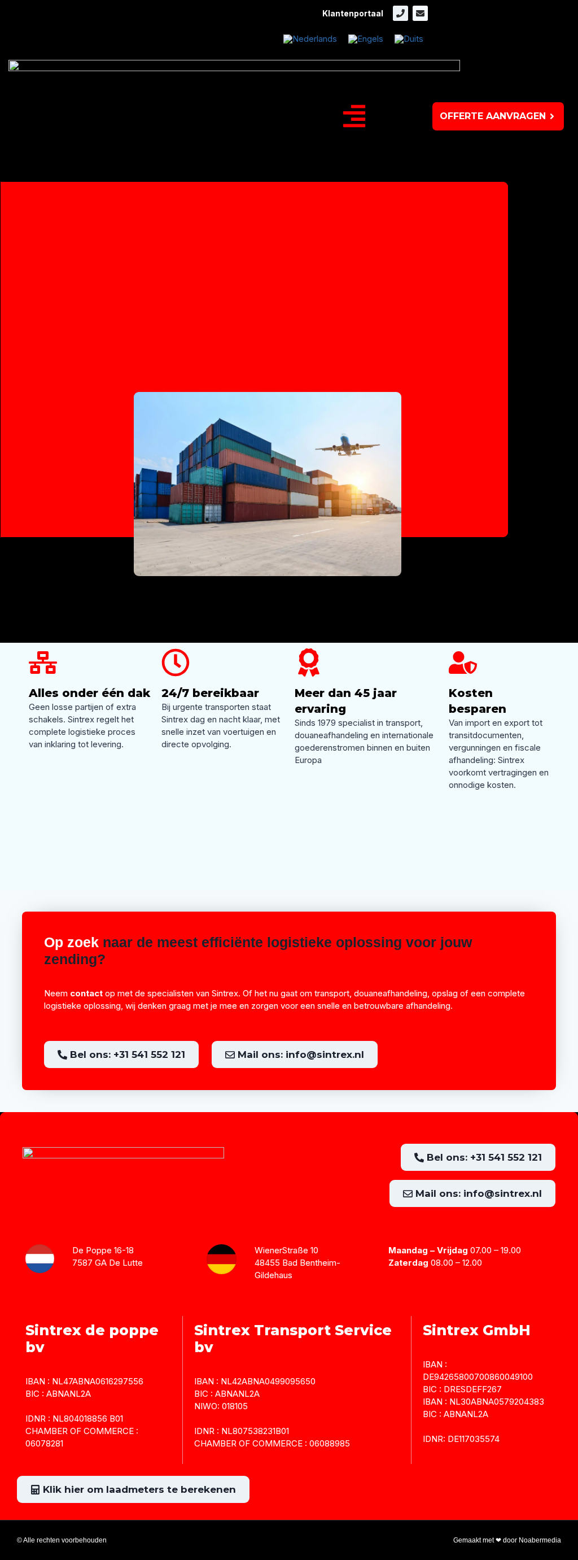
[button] (354, 116)
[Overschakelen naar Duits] (409, 39)
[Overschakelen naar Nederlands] (310, 39)
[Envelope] (420, 13)
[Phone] (400, 13)
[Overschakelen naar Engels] (366, 39)
